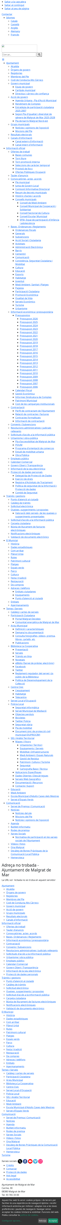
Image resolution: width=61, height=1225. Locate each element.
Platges (10, 1035)
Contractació (13, 943)
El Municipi (7, 1011)
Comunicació (9, 1114)
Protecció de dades (16, 1172)
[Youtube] (30, 1161)
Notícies (10, 1121)
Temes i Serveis (10, 1069)
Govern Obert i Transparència (22, 967)
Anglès (14, 27)
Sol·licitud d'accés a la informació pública (27, 994)
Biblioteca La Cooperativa (19, 1083)
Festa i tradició (14, 1049)
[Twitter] (20, 1161)
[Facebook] (25, 1161)
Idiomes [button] (10, 17)
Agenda (10, 1124)
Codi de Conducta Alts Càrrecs (22, 902)
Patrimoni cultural (16, 1032)
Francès (15, 34)
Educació (11, 1100)
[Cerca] (39, 54)
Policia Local (12, 1093)
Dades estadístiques (17, 1018)
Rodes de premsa (15, 1131)
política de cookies (29, 1215)
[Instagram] (40, 1161)
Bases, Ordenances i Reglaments (23, 936)
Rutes (9, 1028)
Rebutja (42, 1220)
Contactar (7, 14)
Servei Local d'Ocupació (19, 1090)
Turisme (6, 1155)
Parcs (9, 1042)
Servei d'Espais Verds (17, 1110)
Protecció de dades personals (22, 974)
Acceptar (53, 1220)
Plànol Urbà (12, 1025)
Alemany (15, 31)
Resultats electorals (16, 916)
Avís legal (11, 1175)
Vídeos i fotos (13, 1138)
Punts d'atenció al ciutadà (20, 981)
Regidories (12, 895)
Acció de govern (14, 909)
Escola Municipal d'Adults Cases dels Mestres (30, 1107)
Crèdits (10, 1165)
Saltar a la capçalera (15, 1)
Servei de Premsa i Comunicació (23, 1117)
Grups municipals (15, 913)
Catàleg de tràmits (16, 984)
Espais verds (13, 1039)
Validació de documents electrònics (25, 1008)
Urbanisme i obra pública (19, 957)
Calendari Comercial (17, 964)
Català (14, 21)
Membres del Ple (15, 899)
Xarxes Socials (13, 1134)
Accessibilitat (13, 1179)
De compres (12, 1056)
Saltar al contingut (14, 5)
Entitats (10, 1063)
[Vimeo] (35, 1161)
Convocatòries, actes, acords (21, 933)
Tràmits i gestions (11, 977)
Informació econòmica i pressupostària (27, 940)
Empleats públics (15, 960)
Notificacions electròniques (21, 1005)
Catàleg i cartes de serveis (20, 1073)
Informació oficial (11, 923)
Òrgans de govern (16, 892)
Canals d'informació (17, 919)
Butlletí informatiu (16, 1127)
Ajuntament (8, 885)
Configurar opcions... (12, 1220)
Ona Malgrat (13, 1141)
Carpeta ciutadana (16, 998)
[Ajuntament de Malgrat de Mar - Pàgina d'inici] (19, 48)
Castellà (15, 24)
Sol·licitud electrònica (17, 988)
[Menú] (3, 59)
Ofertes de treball (15, 926)
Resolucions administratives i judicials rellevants (32, 950)
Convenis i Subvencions (18, 947)
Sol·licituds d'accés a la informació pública (28, 953)
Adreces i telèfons (15, 1059)
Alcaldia (10, 889)
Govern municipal (15, 906)
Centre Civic (12, 1086)
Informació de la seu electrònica (23, 970)
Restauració (12, 1052)
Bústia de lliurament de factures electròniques (31, 1001)
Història (10, 1015)
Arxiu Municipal (14, 1080)
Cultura (10, 1046)
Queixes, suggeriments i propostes (25, 991)
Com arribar (12, 1022)
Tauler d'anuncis (15, 930)
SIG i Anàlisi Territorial (18, 1097)
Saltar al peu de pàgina (17, 8)
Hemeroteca (13, 1151)
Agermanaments (15, 1066)
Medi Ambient (13, 1103)
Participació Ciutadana (18, 1076)
